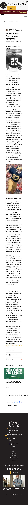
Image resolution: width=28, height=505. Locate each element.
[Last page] (21, 494)
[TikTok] (20, 469)
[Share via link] (17, 355)
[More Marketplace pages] (17, 457)
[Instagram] (7, 469)
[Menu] (27, 2)
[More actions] (21, 30)
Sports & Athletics (10, 350)
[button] (11, 8)
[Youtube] (18, 469)
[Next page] (18, 494)
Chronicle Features (8, 21)
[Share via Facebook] (6, 355)
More (17, 21)
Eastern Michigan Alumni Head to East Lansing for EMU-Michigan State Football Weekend (13, 382)
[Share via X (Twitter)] (9, 355)
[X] (12, 469)
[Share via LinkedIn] (13, 355)
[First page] (6, 494)
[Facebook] (10, 469)
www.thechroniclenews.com (13, 1)
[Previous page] (10, 494)
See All (20, 365)
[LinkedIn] (15, 469)
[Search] (24, 1)
